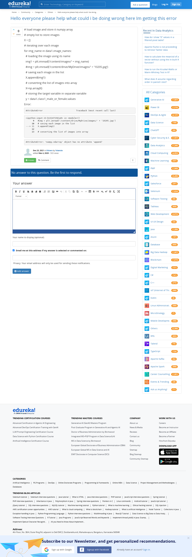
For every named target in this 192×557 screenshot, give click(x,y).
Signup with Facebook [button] (97, 549)
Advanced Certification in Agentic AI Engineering (34, 423)
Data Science (157, 122)
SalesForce (156, 183)
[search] (41, 4)
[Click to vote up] (13, 30)
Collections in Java (171, 509)
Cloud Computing (159, 153)
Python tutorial (98, 505)
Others (49, 150)
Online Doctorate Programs (69, 483)
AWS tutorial (53, 509)
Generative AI (157, 99)
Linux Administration (161, 305)
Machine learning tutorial (78, 505)
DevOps (51, 483)
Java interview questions (97, 497)
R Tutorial (51, 517)
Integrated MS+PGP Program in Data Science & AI (93, 436)
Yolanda (59, 150)
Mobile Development (161, 320)
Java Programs (65, 517)
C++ (152, 282)
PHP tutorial (116, 497)
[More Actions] (132, 160)
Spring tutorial (159, 497)
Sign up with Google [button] (61, 549)
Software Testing (159, 198)
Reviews (133, 432)
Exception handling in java (23, 513)
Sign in (146, 549)
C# (152, 275)
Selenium (155, 191)
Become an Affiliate (167, 432)
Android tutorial (140, 501)
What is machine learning (118, 505)
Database (155, 244)
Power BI (155, 107)
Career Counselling (160, 374)
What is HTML (78, 497)
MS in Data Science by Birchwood (86, 441)
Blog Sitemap (135, 454)
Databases (17, 487)
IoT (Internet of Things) (161, 290)
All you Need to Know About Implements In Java (68, 522)
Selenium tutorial (20, 497)
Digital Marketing (159, 267)
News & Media (136, 427)
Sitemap (133, 449)
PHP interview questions (23, 501)
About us (134, 423)
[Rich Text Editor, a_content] (74, 214)
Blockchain (156, 259)
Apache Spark (157, 366)
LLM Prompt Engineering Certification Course (33, 432)
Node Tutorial (154, 509)
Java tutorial (64, 497)
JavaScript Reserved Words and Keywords (92, 517)
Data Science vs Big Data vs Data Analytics (149, 513)
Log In (165, 4)
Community (135, 445)
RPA (152, 336)
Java (153, 229)
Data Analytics (158, 145)
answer (31, 160)
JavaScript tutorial (158, 501)
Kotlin (153, 297)
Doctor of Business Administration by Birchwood (92, 432)
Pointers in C (107, 501)
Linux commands (124, 501)
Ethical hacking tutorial (142, 505)
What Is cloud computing (72, 509)
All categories (155, 92)
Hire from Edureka (167, 441)
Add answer (23, 271)
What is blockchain (94, 509)
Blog (132, 441)
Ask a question (140, 4)
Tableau (155, 206)
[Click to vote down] (13, 34)
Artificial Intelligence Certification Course (31, 441)
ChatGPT (155, 130)
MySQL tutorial (58, 505)
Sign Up (176, 4)
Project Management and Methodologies (158, 483)
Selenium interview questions (43, 497)
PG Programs (38, 483)
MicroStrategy (158, 313)
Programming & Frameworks (97, 483)
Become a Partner (167, 436)
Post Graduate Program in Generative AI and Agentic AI (95, 427)
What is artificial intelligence (133, 509)
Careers (162, 423)
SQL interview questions (38, 505)
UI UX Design (157, 221)
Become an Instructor (168, 427)
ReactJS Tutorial (122, 513)
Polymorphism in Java (64, 501)
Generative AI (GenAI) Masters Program (88, 423)
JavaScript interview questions (136, 497)
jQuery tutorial (19, 505)
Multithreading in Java (103, 513)
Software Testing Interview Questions (28, 517)
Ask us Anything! (159, 389)
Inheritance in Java (44, 501)
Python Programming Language (51, 513)
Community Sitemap (139, 458)
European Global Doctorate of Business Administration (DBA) (98, 445)
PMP (153, 168)
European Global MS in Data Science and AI (90, 449)
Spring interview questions (88, 501)
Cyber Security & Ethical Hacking (161, 137)
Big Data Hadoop (159, 252)
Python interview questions (79, 513)
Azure (153, 236)
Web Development (160, 214)
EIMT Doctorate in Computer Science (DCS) (90, 454)
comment (45, 160)
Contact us (134, 436)
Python (154, 175)
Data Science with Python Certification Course (33, 436)
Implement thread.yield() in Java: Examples (130, 517)
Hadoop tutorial (111, 509)
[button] (16, 191)
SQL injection (160, 505)
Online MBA (117, 483)
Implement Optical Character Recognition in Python (30, 522)
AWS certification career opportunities (29, 509)
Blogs (155, 4)
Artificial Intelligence (21, 483)
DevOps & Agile (158, 114)
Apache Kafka (157, 358)
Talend (154, 343)
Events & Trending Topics (161, 381)
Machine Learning (160, 160)
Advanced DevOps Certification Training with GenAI (35, 427)
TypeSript (155, 351)
